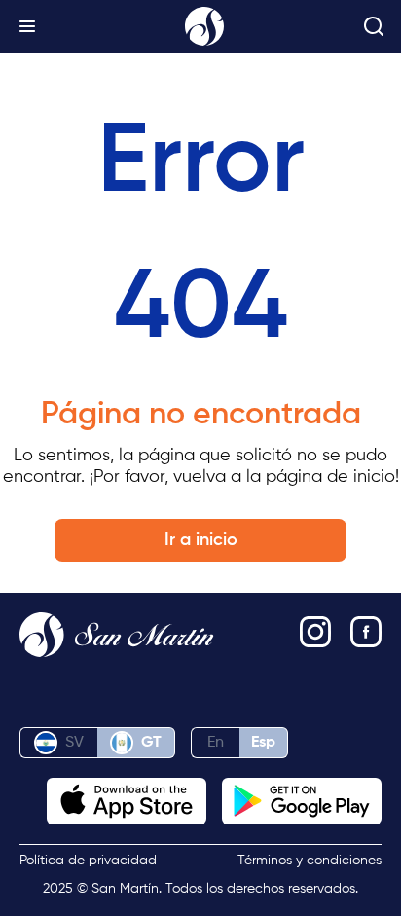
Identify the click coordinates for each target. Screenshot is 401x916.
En (215, 743)
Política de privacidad (88, 860)
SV (74, 743)
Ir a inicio (200, 540)
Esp (263, 743)
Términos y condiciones (309, 860)
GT (151, 743)
